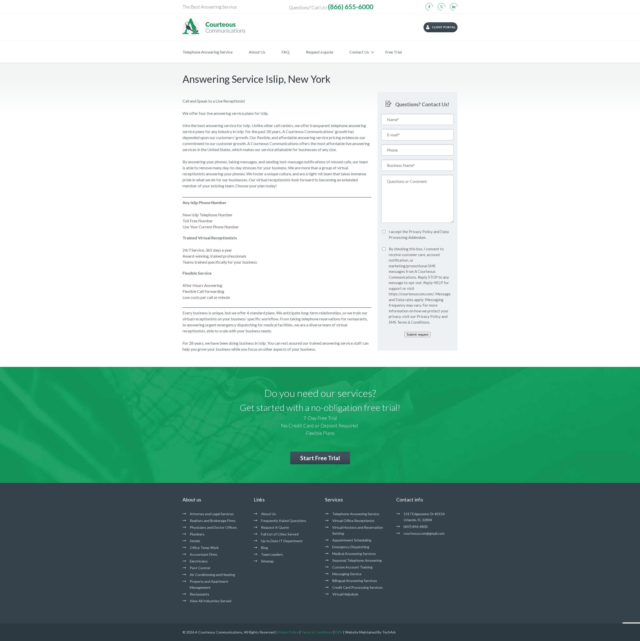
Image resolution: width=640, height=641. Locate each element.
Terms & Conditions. (413, 322)
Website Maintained (361, 632)
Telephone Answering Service (207, 52)
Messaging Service (347, 574)
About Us (257, 52)
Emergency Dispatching (350, 547)
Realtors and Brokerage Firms (213, 520)
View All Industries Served (210, 601)
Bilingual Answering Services (354, 580)
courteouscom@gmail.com (424, 533)
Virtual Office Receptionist (353, 520)
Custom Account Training (352, 567)
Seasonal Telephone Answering (357, 560)
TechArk (389, 632)
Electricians (199, 561)
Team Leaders (272, 554)
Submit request (417, 334)
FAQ (286, 52)
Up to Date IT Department (282, 541)
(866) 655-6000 (350, 7)
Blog (264, 547)
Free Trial (393, 52)
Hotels (195, 541)
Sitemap (267, 561)
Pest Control (200, 568)
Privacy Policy (421, 231)
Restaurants (199, 594)
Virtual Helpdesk (345, 594)
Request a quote (319, 52)
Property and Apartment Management (209, 584)
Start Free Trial (320, 457)
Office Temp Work (204, 547)
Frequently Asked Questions (283, 520)
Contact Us (359, 52)
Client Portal (444, 27)
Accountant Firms (204, 554)
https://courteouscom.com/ (411, 294)
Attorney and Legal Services (212, 514)
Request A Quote (275, 527)
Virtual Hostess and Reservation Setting (357, 530)
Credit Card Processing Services (357, 587)
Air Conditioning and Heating (212, 574)
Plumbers (197, 534)
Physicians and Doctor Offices (213, 527)
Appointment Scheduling (351, 540)
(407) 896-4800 (416, 526)
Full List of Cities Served (279, 534)
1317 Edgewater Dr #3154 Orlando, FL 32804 (424, 517)
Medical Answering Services (354, 553)
